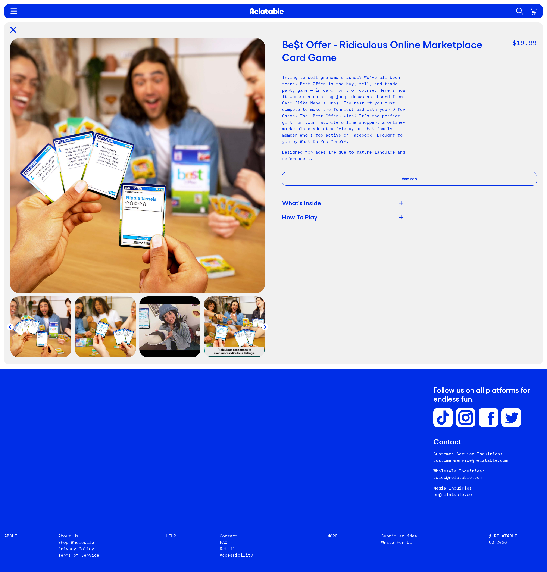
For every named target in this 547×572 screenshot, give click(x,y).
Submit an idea (399, 535)
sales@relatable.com (457, 477)
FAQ (223, 542)
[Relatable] (267, 11)
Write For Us (396, 542)
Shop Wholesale (76, 542)
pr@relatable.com (453, 494)
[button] (519, 11)
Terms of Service (78, 555)
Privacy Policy (76, 548)
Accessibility (236, 555)
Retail (227, 548)
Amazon (409, 178)
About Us (68, 535)
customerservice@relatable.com (470, 460)
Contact (229, 535)
